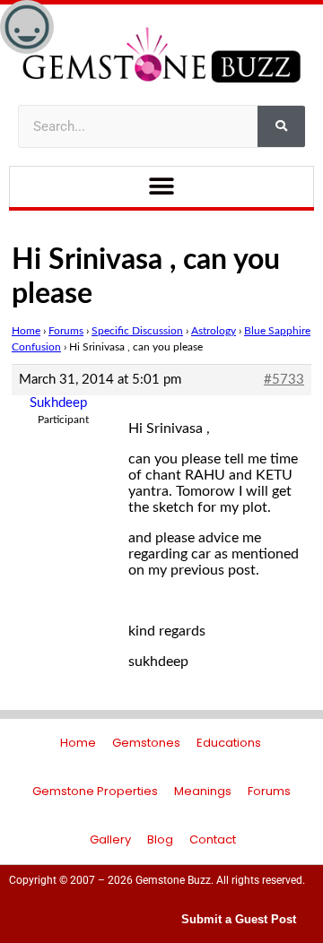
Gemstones (146, 742)
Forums (65, 330)
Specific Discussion (137, 330)
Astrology (213, 330)
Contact (212, 839)
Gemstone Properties (95, 791)
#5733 (284, 379)
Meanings (202, 791)
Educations (228, 742)
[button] (162, 187)
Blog (160, 839)
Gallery (110, 839)
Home (26, 330)
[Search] (281, 126)
